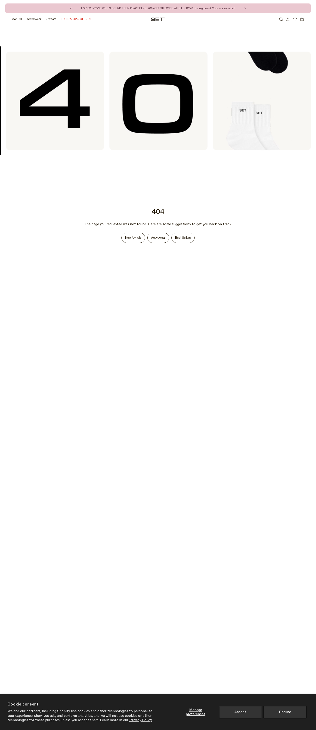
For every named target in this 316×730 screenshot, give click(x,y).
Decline (285, 712)
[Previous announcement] (71, 8)
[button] (280, 19)
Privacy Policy (140, 720)
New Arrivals (133, 238)
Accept (240, 712)
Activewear (158, 238)
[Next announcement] (245, 8)
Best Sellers (183, 238)
